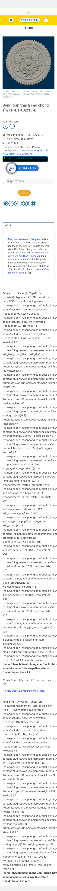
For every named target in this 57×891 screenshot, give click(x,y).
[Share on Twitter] (16, 203)
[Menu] (11, 20)
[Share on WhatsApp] (5, 203)
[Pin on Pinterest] (28, 203)
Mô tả (8, 225)
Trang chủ (9, 91)
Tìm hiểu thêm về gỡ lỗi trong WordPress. (24, 690)
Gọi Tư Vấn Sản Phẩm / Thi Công (26, 158)
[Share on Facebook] (11, 203)
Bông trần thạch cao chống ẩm (28, 150)
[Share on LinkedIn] (33, 203)
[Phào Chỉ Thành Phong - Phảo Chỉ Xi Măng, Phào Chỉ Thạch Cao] (28, 13)
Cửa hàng (24, 91)
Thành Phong (30, 256)
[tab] (28, 225)
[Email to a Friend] (22, 203)
